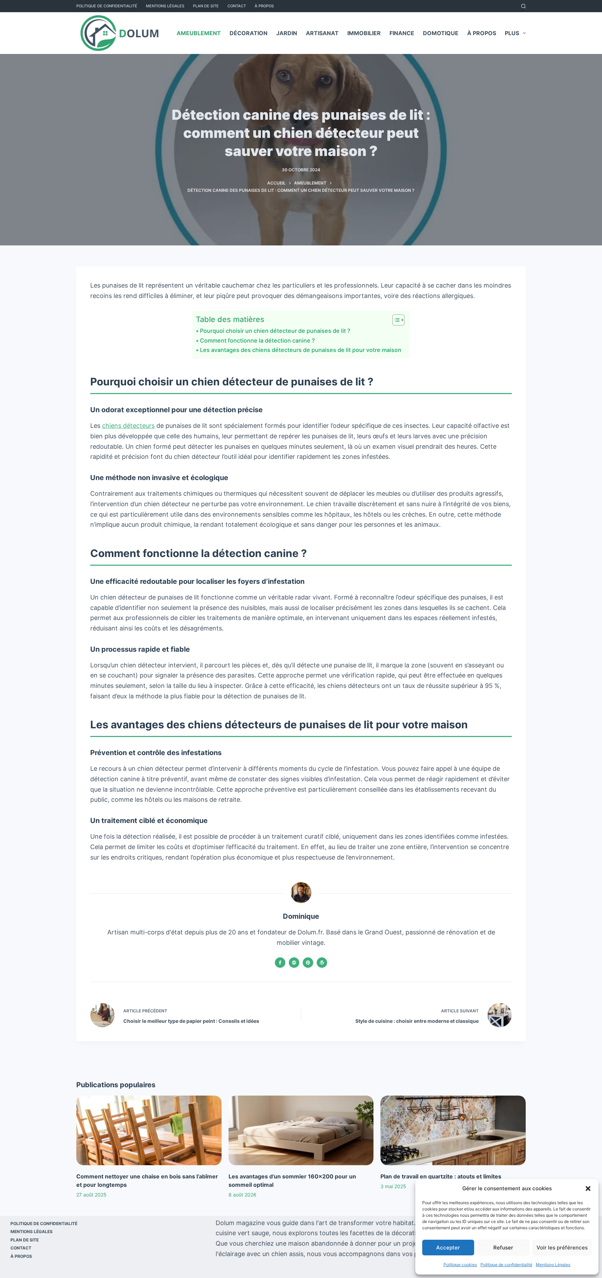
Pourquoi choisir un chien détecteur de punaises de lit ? (276, 330)
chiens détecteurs (128, 425)
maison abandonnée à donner (332, 1243)
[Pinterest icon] (308, 962)
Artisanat (322, 33)
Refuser (503, 1247)
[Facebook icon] (280, 962)
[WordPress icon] (322, 962)
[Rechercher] (523, 6)
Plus (512, 33)
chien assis (287, 1253)
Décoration (249, 33)
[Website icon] (294, 962)
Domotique (440, 33)
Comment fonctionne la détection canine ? (258, 340)
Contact (236, 5)
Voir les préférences (562, 1247)
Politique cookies (460, 1264)
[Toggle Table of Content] (395, 320)
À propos (264, 5)
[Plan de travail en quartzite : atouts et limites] (453, 1130)
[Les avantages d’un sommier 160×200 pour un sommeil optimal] (301, 1130)
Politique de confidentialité (506, 1264)
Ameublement (199, 33)
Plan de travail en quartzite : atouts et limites (440, 1176)
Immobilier (364, 33)
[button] (588, 1188)
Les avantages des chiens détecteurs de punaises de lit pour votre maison (301, 349)
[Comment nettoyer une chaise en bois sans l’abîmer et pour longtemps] (149, 1130)
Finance (401, 33)
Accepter (448, 1247)
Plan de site (206, 5)
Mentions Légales (553, 1264)
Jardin (286, 33)
